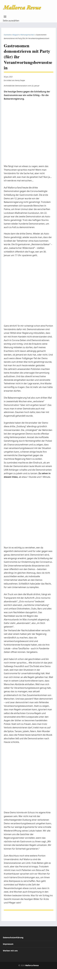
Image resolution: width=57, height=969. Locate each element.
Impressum (8, 944)
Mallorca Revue (32, 965)
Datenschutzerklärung (13, 937)
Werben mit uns (10, 950)
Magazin (16, 35)
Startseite (7, 35)
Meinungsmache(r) (28, 35)
